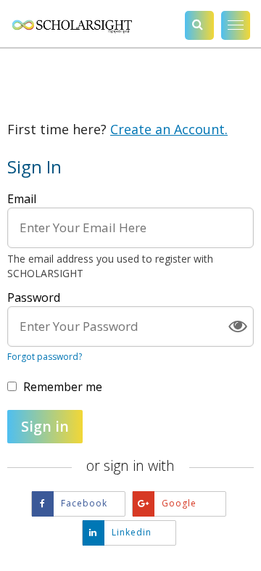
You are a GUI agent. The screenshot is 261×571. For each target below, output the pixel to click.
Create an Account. (169, 129)
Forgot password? (44, 356)
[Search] (199, 25)
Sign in (45, 426)
